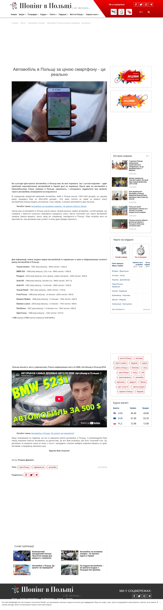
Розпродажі (32, 14)
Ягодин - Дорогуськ (120, 271)
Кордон (43, 14)
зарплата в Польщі (125, 391)
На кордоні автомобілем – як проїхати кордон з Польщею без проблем (92, 567)
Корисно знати (92, 14)
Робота (53, 14)
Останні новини (122, 156)
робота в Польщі (121, 367)
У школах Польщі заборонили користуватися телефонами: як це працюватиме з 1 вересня (136, 165)
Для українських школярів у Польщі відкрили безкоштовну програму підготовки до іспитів (138, 195)
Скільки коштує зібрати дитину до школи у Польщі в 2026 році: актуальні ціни (138, 223)
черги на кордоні (139, 387)
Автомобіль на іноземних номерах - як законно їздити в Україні (59, 206)
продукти (132, 382)
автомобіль (53, 467)
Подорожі (63, 14)
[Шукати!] (148, 12)
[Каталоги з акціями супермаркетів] (129, 12)
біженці (143, 382)
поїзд (135, 372)
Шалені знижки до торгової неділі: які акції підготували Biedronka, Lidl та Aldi (138, 181)
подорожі (134, 363)
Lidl (142, 372)
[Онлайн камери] (114, 12)
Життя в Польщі (76, 14)
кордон (144, 363)
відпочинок (121, 382)
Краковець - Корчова (121, 295)
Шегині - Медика (119, 299)
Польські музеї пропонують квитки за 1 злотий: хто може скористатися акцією (138, 209)
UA (140, 12)
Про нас (14, 599)
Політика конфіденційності (29, 599)
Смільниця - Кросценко (122, 304)
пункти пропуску (125, 377)
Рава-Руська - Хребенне (118, 285)
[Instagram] (146, 4)
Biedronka (135, 367)
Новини (14, 14)
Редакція (60, 599)
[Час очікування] (121, 12)
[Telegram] (151, 4)
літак (145, 367)
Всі (147, 156)
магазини (139, 358)
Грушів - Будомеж (119, 291)
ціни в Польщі (24, 467)
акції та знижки (120, 363)
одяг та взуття (123, 387)
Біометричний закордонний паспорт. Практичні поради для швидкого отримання (42, 554)
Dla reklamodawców (47, 599)
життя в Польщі (125, 358)
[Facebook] (136, 4)
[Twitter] (141, 4)
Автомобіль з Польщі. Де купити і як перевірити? (52, 433)
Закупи (22, 14)
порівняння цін (39, 467)
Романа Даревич (26, 460)
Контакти (69, 599)
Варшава (140, 391)
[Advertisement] (81, 45)
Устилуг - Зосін (118, 275)
